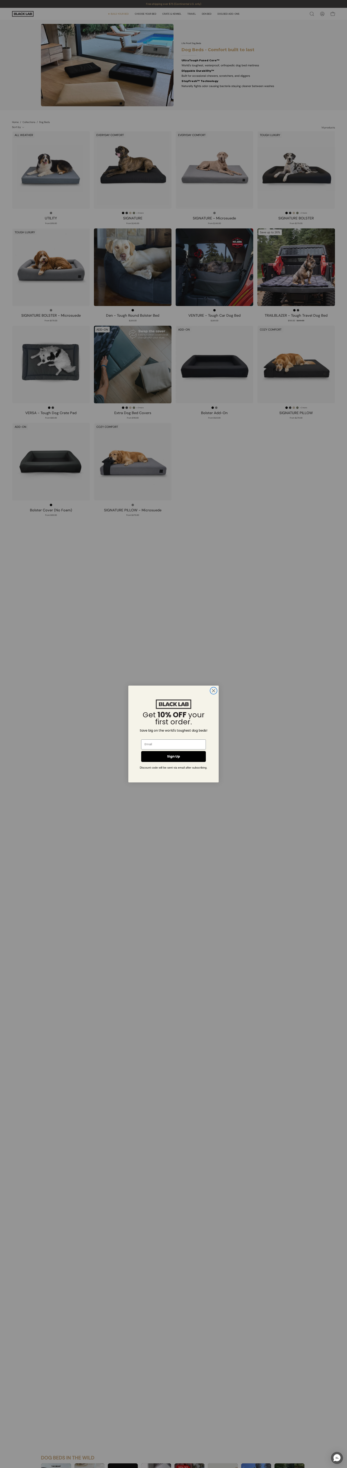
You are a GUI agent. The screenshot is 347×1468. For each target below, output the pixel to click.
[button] (337, 1458)
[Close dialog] (213, 690)
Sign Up (173, 756)
